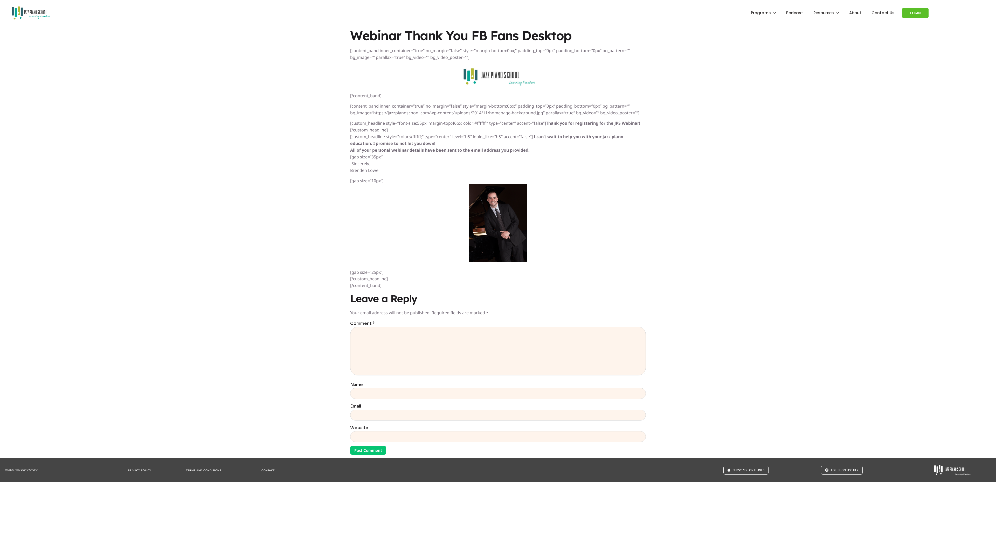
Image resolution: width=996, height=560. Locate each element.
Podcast (794, 13)
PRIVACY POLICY (139, 470)
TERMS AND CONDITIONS (203, 470)
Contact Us (883, 13)
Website (359, 428)
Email (355, 406)
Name (356, 385)
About (855, 13)
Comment (362, 323)
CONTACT (268, 470)
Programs (761, 13)
